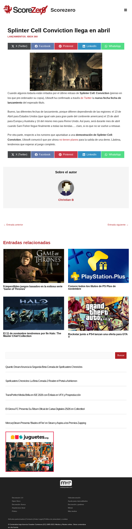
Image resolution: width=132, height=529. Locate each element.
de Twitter (86, 98)
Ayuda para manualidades (78, 501)
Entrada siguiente (118, 225)
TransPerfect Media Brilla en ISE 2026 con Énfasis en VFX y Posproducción (43, 395)
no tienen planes (68, 139)
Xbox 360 (32, 36)
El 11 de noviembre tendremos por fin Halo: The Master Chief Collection (32, 334)
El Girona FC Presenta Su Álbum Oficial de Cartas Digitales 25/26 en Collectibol (45, 409)
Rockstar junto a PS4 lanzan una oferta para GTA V (97, 335)
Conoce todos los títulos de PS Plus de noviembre (92, 287)
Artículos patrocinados (16, 519)
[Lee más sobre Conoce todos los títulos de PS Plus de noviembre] (98, 265)
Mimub (70, 508)
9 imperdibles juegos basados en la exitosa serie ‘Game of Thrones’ (32, 287)
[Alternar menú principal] (125, 10)
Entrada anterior (13, 225)
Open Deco (16, 501)
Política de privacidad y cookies (56, 519)
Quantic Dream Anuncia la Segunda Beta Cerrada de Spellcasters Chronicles (43, 367)
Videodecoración (74, 498)
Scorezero (63, 10)
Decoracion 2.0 (17, 498)
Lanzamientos (17, 36)
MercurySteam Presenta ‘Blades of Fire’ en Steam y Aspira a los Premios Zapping (45, 423)
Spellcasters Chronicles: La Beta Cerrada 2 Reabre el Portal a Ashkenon (41, 381)
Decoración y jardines (76, 504)
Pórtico (14, 511)
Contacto (29, 519)
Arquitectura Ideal (18, 508)
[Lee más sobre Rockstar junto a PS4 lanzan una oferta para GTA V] (98, 313)
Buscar (120, 355)
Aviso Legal (38, 519)
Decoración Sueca (19, 504)
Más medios (72, 511)
